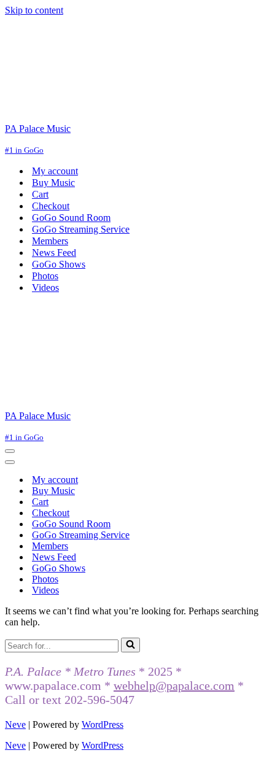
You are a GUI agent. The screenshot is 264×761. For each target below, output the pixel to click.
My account (55, 171)
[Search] (130, 645)
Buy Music (53, 182)
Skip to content (34, 10)
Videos (45, 287)
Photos (45, 276)
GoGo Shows (58, 264)
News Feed (54, 252)
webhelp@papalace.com (174, 685)
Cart (40, 194)
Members (50, 241)
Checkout (50, 206)
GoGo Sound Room (71, 217)
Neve (15, 724)
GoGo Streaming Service (81, 229)
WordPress (102, 724)
